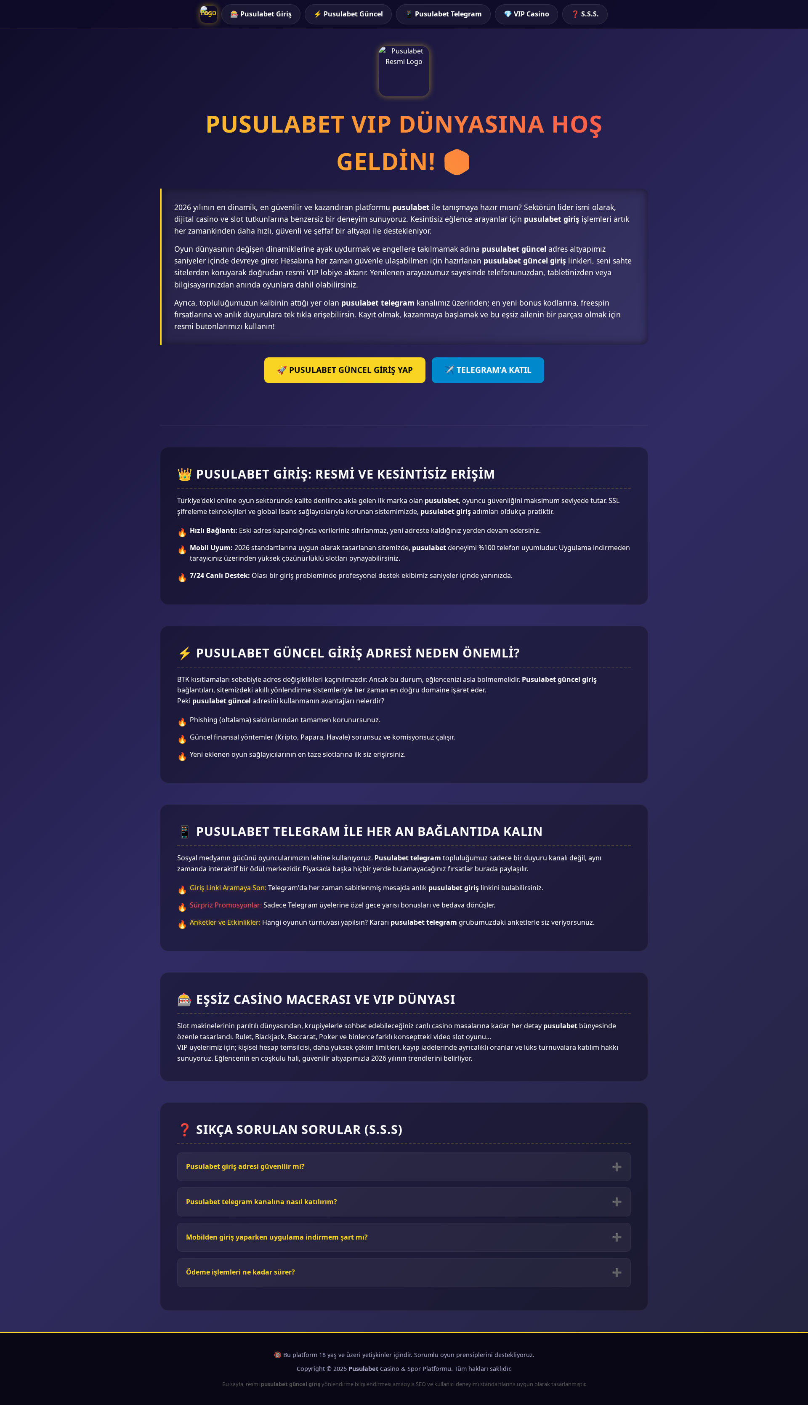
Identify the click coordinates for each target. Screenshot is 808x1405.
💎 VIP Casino (526, 14)
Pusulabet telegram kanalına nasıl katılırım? (261, 1201)
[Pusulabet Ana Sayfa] (208, 14)
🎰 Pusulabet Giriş (261, 14)
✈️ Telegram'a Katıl (488, 369)
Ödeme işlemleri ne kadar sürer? (240, 1272)
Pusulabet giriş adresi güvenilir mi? (245, 1166)
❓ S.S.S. (585, 14)
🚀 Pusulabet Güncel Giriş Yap (345, 369)
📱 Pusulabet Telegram (443, 14)
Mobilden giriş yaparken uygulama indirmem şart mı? (277, 1237)
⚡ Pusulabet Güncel (348, 14)
